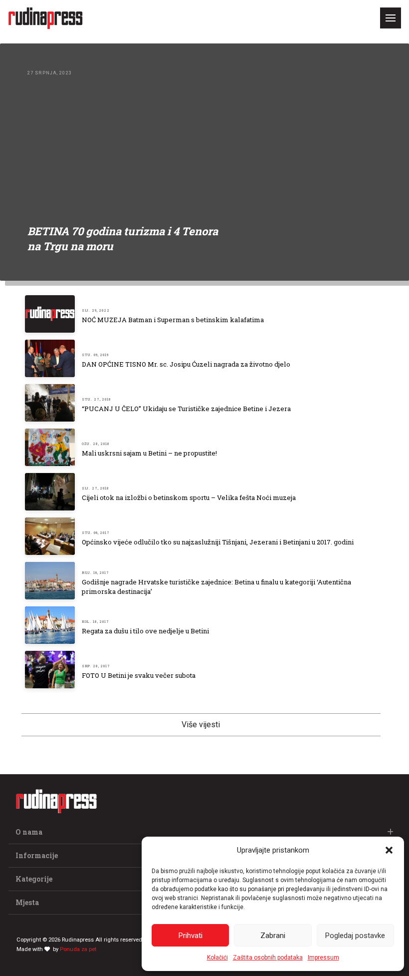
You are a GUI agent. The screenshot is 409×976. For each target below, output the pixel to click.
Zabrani (272, 935)
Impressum (323, 957)
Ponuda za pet (78, 949)
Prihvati (191, 935)
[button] (389, 850)
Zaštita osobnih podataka (268, 957)
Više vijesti (201, 724)
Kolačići (217, 957)
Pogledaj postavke (355, 935)
